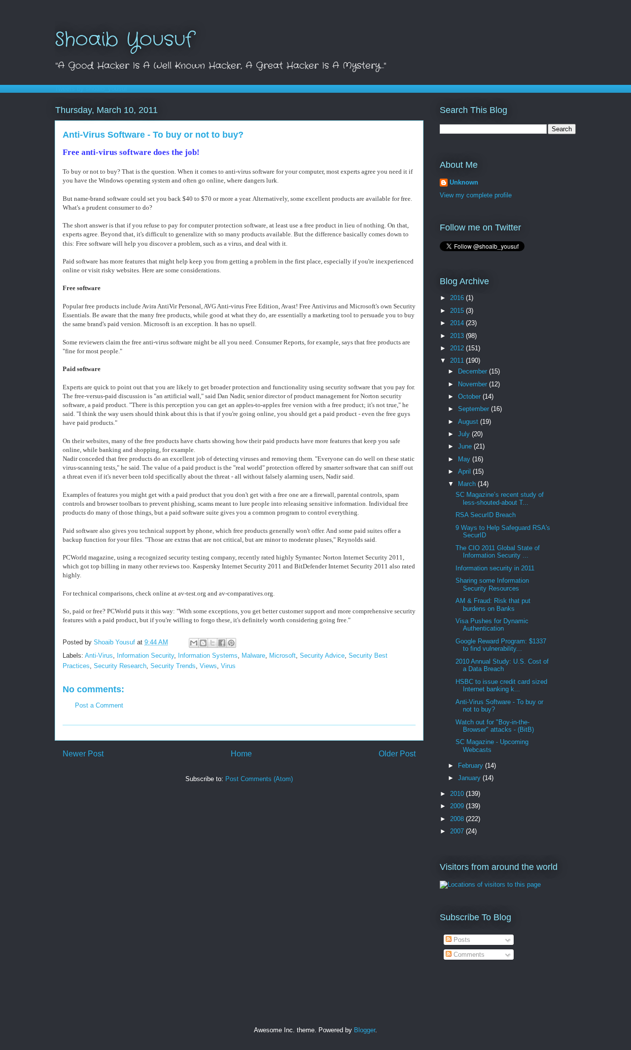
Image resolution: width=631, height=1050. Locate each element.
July (465, 434)
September (474, 408)
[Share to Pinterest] (231, 643)
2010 (458, 793)
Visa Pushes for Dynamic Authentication (492, 625)
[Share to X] (212, 643)
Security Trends (173, 666)
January (470, 778)
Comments (468, 954)
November (473, 384)
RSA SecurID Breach (486, 515)
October (470, 396)
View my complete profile (476, 195)
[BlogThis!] (203, 643)
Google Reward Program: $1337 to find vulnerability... (501, 645)
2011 (458, 360)
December (473, 371)
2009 (458, 806)
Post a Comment (99, 705)
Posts (461, 939)
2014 (458, 323)
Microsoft (282, 655)
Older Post (397, 754)
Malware (253, 655)
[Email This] (194, 643)
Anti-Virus (99, 655)
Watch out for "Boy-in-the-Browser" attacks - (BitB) (495, 726)
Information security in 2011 (495, 568)
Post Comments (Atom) (259, 779)
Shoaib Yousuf (124, 40)
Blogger (364, 1030)
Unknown (464, 182)
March (468, 484)
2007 (458, 831)
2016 (458, 297)
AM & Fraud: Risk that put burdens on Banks (493, 604)
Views (208, 666)
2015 (458, 310)
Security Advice (322, 655)
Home (241, 754)
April (465, 471)
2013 (458, 335)
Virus (228, 666)
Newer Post (83, 754)
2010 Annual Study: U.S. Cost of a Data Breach (502, 665)
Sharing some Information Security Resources (492, 584)
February (471, 765)
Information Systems (208, 655)
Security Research (120, 666)
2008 (458, 819)
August (469, 421)
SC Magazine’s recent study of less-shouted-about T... (500, 498)
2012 (458, 348)
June (466, 446)
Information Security (145, 655)
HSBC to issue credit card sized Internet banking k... (501, 685)
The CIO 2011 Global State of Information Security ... (498, 552)
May (465, 459)
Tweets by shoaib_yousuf (91, 88)
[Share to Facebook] (222, 643)
